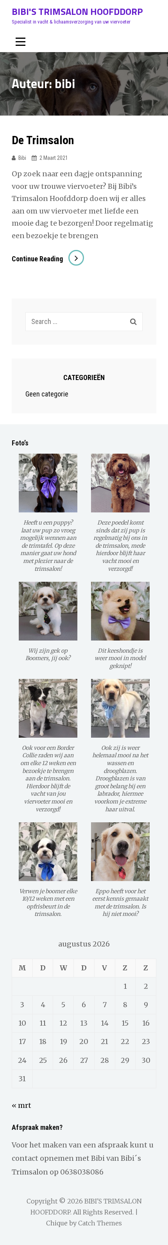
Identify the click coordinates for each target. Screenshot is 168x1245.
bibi (22, 158)
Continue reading (48, 259)
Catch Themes (100, 1223)
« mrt (21, 1105)
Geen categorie (46, 394)
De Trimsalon (43, 140)
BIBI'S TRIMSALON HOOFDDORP (77, 11)
